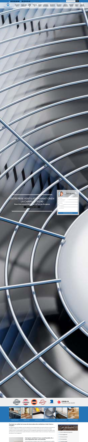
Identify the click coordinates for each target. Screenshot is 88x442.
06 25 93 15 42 (25, 1)
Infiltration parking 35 (59, 5)
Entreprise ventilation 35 (45, 5)
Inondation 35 (35, 5)
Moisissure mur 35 (71, 5)
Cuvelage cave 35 (39, 5)
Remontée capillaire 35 (65, 5)
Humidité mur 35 (76, 5)
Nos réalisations (32, 207)
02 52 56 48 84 (14, 1)
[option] (44, 221)
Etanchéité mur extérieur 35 (24, 5)
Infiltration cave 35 (17, 5)
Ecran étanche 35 (29, 5)
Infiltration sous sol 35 (52, 5)
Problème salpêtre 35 (82, 5)
